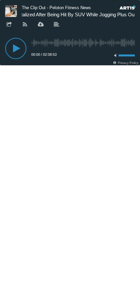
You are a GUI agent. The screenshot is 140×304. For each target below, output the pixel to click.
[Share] (9, 25)
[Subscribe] (25, 25)
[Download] (40, 25)
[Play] (15, 48)
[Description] (56, 25)
